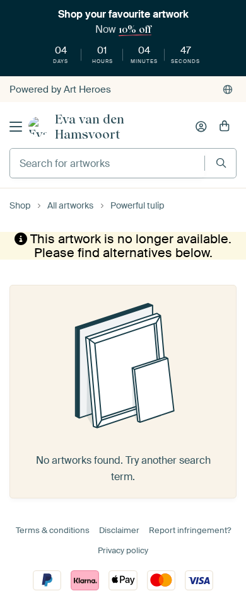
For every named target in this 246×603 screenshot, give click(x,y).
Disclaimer (119, 530)
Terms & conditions (53, 530)
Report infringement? (190, 530)
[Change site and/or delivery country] (228, 89)
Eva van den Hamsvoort (89, 127)
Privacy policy (123, 550)
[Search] (221, 163)
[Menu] (15, 126)
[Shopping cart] (225, 127)
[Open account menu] (201, 126)
